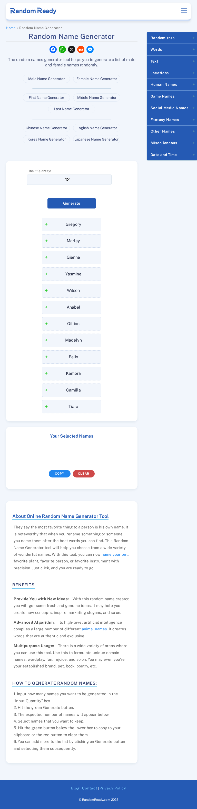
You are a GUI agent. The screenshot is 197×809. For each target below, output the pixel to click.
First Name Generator (46, 97)
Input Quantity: (40, 171)
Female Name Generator (96, 79)
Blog (75, 788)
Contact (89, 788)
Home (11, 28)
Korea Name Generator (46, 139)
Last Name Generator (71, 109)
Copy (59, 473)
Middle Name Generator (96, 97)
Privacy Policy (113, 788)
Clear (83, 473)
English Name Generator (96, 128)
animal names (94, 629)
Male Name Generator (46, 79)
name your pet (115, 554)
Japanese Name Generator (97, 139)
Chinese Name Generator (46, 128)
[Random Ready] (33, 12)
